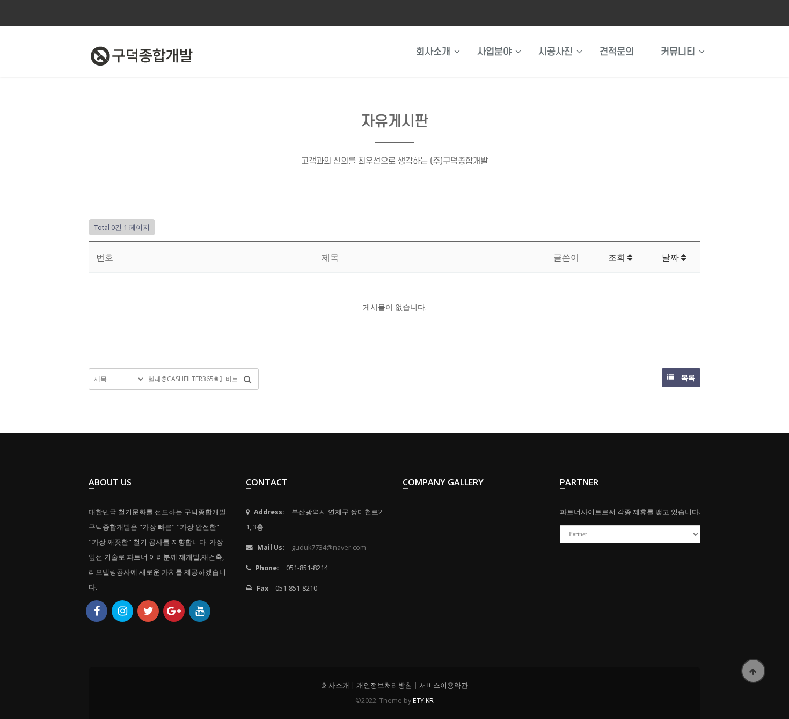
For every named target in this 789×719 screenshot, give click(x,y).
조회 (617, 257)
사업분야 (494, 51)
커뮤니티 (678, 51)
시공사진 (555, 51)
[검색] (247, 379)
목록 (687, 377)
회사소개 (433, 51)
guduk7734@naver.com (328, 547)
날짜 (671, 257)
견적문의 (617, 51)
